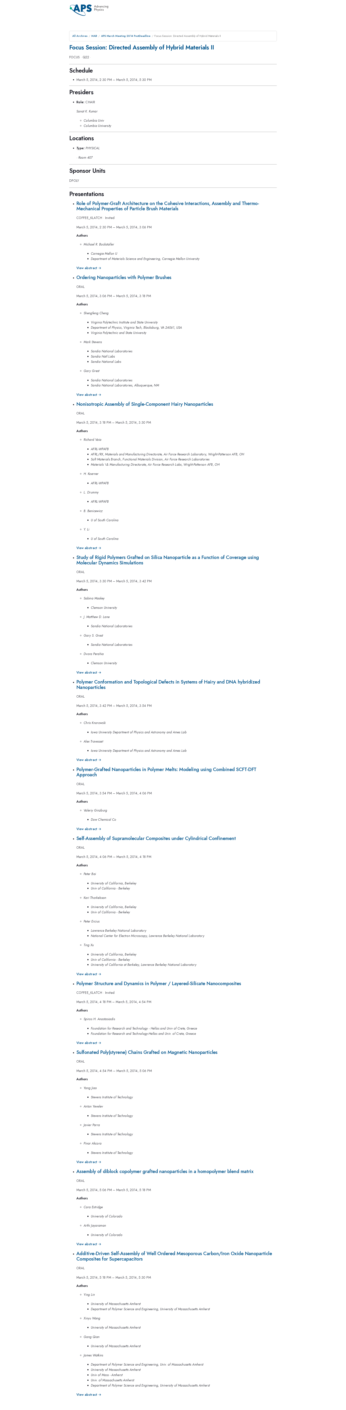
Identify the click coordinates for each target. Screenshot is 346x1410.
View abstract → (88, 268)
